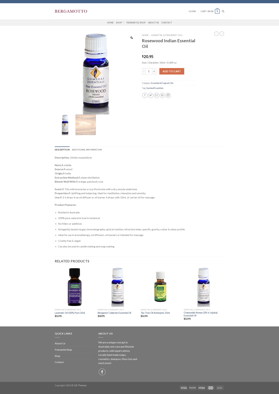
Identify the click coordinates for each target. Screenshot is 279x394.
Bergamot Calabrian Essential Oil (114, 312)
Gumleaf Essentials (154, 88)
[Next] (223, 296)
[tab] (62, 149)
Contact (166, 22)
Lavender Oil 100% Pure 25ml (70, 312)
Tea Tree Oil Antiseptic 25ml (155, 312)
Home (110, 22)
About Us (153, 22)
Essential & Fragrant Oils (166, 35)
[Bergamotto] (71, 11)
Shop (119, 22)
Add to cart (172, 71)
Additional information (87, 149)
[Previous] (54, 296)
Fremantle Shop (136, 22)
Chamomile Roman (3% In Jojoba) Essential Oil (200, 314)
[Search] (223, 11)
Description (62, 149)
